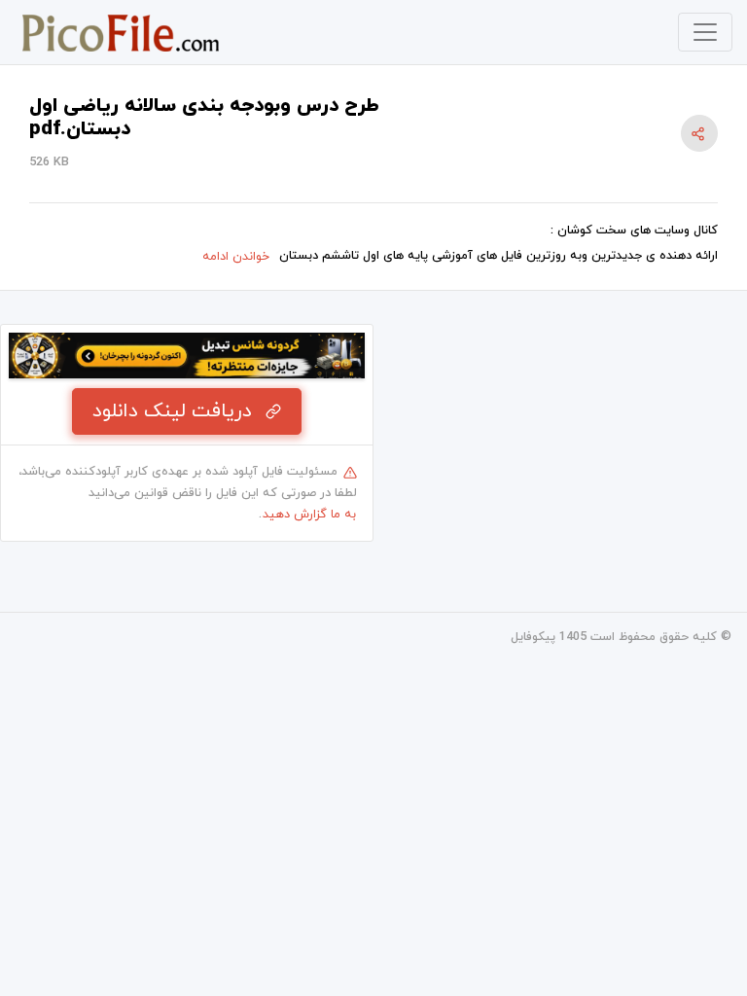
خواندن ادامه (235, 257)
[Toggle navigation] (705, 32)
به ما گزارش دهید (309, 514)
